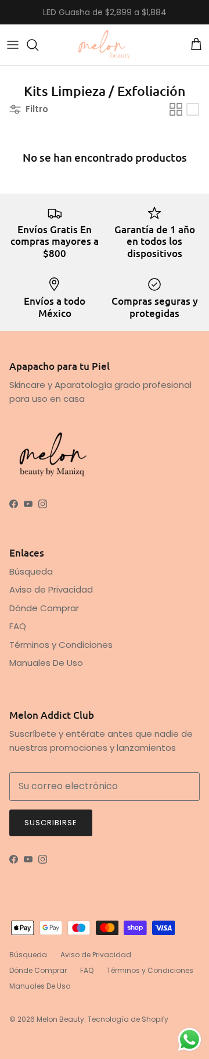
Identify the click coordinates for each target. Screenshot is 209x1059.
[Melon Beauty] (104, 44)
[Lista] (193, 109)
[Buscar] (38, 45)
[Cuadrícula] (176, 109)
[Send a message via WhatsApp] (189, 1039)
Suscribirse (50, 822)
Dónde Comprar (44, 608)
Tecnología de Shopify (128, 1019)
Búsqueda (31, 571)
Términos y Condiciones (61, 645)
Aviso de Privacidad (51, 589)
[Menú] (13, 45)
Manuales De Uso (46, 663)
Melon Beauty (60, 1019)
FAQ (17, 626)
